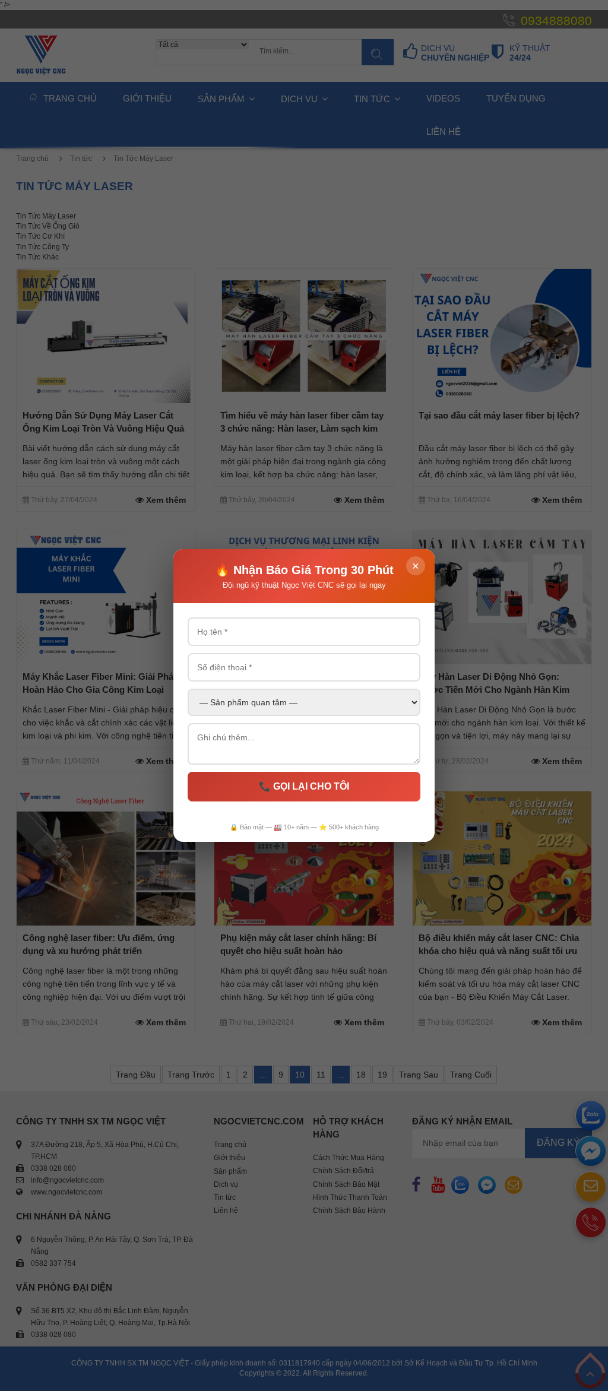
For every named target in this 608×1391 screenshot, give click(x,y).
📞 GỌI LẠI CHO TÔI (304, 786)
